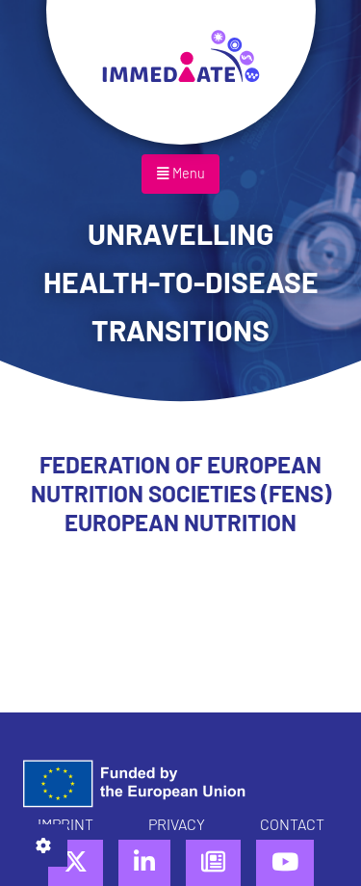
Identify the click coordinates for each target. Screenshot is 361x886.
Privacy (176, 824)
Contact (292, 824)
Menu (187, 173)
